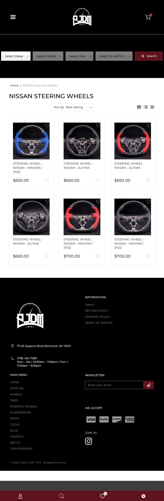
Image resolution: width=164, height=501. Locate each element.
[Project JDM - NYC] (82, 17)
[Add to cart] (47, 180)
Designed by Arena (54, 462)
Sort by (59, 107)
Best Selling (74, 107)
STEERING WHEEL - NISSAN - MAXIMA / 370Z (28, 168)
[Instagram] (88, 441)
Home (14, 85)
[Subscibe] (148, 385)
